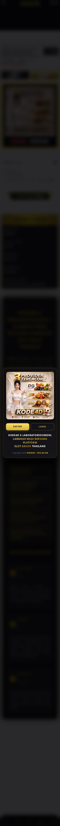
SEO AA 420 (42, 453)
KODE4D (31, 453)
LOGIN (42, 426)
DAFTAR (17, 426)
